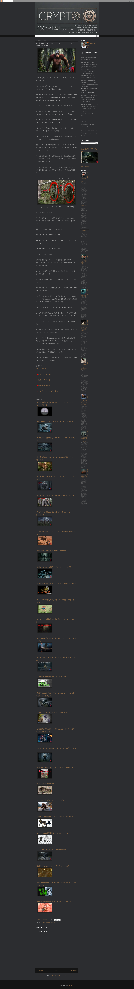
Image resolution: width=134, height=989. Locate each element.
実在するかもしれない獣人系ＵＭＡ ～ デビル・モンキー (55, 495)
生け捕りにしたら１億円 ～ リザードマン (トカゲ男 (54, 567)
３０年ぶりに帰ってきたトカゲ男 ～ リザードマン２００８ (56, 583)
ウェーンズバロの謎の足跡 (46, 783)
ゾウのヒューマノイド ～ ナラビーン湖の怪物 (52, 712)
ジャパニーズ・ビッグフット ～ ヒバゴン (50, 800)
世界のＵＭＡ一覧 (44, 380)
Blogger (71, 985)
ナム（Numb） (92, 43)
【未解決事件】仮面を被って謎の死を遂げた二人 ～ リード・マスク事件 (84, 325)
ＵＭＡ (43, 922)
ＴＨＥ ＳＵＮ (41, 368)
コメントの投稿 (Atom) (58, 975)
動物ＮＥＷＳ (50, 922)
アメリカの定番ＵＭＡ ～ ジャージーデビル (51, 849)
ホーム (56, 970)
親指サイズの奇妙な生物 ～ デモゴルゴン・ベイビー (54, 901)
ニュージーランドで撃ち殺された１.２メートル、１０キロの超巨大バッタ (84, 364)
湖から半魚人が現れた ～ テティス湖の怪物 (51, 550)
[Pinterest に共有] (60, 920)
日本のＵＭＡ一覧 (44, 385)
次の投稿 (39, 970)
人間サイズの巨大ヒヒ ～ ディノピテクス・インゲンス (55, 816)
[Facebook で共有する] (58, 920)
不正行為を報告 (85, 166)
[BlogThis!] (56, 920)
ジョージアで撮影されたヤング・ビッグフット (52, 676)
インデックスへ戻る (45, 374)
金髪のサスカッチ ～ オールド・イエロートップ (53, 866)
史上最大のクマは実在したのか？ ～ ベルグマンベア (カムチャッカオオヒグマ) (84, 399)
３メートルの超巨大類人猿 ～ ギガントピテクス (53, 833)
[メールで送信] (54, 920)
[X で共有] (57, 920)
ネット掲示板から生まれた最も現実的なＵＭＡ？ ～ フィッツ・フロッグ (89, 149)
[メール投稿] (51, 920)
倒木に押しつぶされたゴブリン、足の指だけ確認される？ (56, 767)
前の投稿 (73, 970)
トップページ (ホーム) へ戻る (48, 391)
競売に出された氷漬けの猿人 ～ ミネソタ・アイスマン (55, 421)
